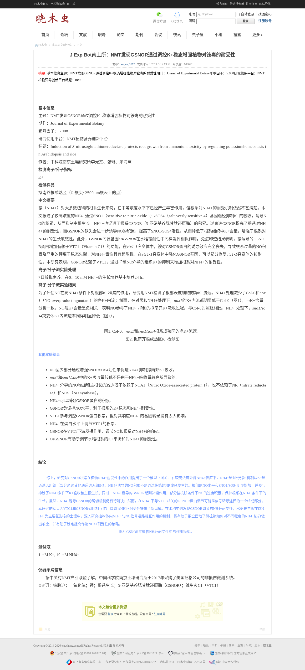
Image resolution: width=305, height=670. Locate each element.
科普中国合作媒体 (227, 662)
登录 (110, 614)
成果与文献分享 (62, 45)
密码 (192, 21)
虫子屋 (197, 35)
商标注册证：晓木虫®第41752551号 (182, 662)
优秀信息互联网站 (245, 653)
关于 (197, 645)
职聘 (102, 35)
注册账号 (265, 21)
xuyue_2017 (128, 64)
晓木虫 (55, 19)
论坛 (64, 35)
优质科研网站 (223, 653)
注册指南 (251, 4)
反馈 (240, 645)
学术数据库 (58, 4)
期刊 (139, 35)
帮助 (231, 645)
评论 (47, 629)
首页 (45, 35)
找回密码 (265, 14)
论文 (120, 35)
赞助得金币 (237, 4)
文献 (83, 35)
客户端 (71, 4)
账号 (192, 14)
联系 (206, 645)
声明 (214, 645)
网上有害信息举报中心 (87, 662)
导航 (249, 645)
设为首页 (222, 4)
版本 (257, 645)
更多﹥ (258, 35)
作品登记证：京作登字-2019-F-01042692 (131, 662)
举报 (262, 629)
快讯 (177, 35)
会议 (158, 35)
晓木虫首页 (41, 4)
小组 (218, 35)
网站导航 (265, 4)
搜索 (237, 35)
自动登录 (247, 14)
